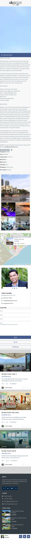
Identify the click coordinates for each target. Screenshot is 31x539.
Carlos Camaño (6, 293)
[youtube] (12, 488)
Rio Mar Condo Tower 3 (9, 374)
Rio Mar (5, 370)
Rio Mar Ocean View (19, 239)
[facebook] (3, 488)
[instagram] (16, 488)
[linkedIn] (7, 488)
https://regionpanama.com (10, 504)
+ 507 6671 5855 (8, 498)
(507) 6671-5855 (7, 298)
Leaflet (16, 264)
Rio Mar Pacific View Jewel (10, 412)
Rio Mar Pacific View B (9, 451)
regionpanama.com (8, 303)
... (22, 380)
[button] (15, 247)
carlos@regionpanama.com (11, 147)
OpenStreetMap (23, 264)
